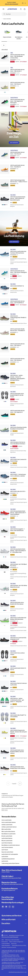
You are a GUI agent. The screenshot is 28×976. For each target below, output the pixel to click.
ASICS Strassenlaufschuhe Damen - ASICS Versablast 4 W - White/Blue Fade (18, 550)
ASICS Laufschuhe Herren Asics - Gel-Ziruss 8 (17, 153)
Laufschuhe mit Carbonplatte (10, 854)
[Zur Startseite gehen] (12, 9)
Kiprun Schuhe (7, 37)
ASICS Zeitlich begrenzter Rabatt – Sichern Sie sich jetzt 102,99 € (18, 732)
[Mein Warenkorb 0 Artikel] (24, 9)
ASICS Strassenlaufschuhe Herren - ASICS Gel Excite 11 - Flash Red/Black (18, 512)
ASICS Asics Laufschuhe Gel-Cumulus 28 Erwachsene (18, 252)
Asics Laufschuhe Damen (9, 822)
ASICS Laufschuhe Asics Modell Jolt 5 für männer (17, 603)
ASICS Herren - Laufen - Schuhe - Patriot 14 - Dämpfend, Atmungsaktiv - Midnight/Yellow (18, 378)
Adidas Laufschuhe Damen (9, 827)
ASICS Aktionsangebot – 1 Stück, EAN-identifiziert (17, 529)
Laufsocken (5, 861)
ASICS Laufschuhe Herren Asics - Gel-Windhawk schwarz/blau (17, 56)
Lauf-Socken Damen (7, 847)
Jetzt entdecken (14, 142)
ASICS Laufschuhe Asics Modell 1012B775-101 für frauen (17, 395)
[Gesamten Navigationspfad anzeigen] (2, 18)
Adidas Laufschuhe (7, 824)
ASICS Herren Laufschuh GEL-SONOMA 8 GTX (18, 638)
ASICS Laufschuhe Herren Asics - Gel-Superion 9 (17, 411)
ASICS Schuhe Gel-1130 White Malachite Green (18, 586)
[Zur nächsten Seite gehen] (20, 784)
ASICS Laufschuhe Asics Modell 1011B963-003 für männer (17, 751)
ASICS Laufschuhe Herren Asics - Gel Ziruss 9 (17, 83)
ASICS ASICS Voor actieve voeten (17, 653)
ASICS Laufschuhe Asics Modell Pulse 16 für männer (17, 767)
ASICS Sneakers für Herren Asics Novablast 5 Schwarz (17, 442)
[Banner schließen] (25, 3)
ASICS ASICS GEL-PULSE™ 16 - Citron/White (18, 715)
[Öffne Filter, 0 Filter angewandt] (4, 45)
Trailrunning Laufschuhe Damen (10, 863)
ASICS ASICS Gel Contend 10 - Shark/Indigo (18, 460)
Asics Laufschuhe (6, 820)
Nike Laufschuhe (6, 829)
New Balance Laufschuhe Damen (11, 845)
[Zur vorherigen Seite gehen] (8, 784)
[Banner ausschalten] (22, 3)
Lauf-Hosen (5, 849)
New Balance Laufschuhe (8, 833)
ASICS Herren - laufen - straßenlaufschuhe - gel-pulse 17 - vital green (17, 700)
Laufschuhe (5, 856)
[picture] (4, 56)
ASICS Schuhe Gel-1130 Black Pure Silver (18, 565)
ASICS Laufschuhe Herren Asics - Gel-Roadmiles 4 (17, 301)
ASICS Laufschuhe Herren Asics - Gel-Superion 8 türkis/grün (17, 101)
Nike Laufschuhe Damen (8, 831)
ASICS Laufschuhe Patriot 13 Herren (18, 668)
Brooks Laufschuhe (7, 836)
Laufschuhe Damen (7, 838)
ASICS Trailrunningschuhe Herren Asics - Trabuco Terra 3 (18, 180)
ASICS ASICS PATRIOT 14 (17, 286)
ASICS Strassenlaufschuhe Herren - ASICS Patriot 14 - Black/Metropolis (17, 198)
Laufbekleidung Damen (8, 858)
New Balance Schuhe (18, 37)
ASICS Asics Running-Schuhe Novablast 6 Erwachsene (18, 428)
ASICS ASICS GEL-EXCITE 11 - (18, 491)
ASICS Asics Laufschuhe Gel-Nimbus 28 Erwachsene (18, 618)
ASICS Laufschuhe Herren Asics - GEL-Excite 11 (17, 70)
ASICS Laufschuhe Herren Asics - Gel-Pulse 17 (17, 344)
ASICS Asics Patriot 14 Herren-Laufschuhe (18, 684)
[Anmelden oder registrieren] (21, 9)
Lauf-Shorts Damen (7, 843)
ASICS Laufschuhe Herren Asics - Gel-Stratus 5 (17, 359)
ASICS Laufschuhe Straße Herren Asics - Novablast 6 (17, 329)
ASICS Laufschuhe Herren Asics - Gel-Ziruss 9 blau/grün (18, 271)
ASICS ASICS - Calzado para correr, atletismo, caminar (18, 475)
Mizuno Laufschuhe (7, 840)
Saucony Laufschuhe (7, 852)
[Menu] (3, 9)
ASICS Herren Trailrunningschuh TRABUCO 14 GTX (18, 317)
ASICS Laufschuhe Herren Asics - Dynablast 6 (17, 166)
